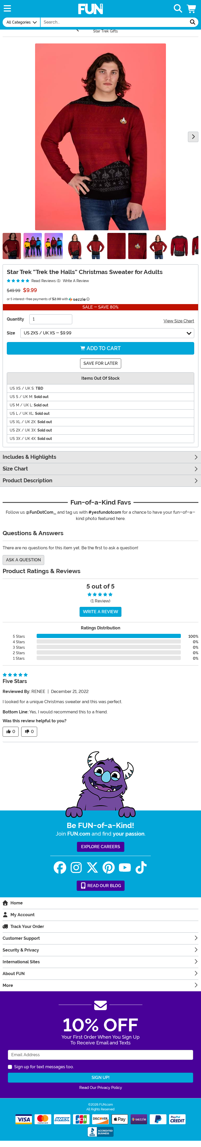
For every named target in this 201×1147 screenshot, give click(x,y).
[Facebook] (60, 867)
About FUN (14, 973)
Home (16, 902)
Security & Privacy (21, 950)
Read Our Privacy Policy (100, 1087)
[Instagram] (76, 867)
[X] (92, 867)
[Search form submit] (192, 22)
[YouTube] (125, 867)
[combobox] (114, 22)
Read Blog (103, 885)
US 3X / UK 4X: (23, 439)
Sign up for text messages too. (44, 1066)
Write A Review (76, 281)
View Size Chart (179, 320)
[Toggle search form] (178, 9)
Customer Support (21, 938)
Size (11, 333)
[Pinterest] (108, 867)
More (8, 985)
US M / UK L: (21, 405)
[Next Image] (193, 137)
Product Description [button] (27, 481)
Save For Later (100, 363)
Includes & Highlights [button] (29, 457)
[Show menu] (7, 9)
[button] (191, 9)
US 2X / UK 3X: (23, 430)
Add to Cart (103, 348)
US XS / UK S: (22, 388)
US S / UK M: (21, 397)
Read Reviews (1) (45, 281)
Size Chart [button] (15, 469)
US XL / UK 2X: (23, 422)
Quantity (15, 319)
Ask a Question (23, 559)
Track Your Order (27, 926)
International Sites (21, 961)
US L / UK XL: (22, 413)
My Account (22, 914)
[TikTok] (141, 867)
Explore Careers (100, 846)
